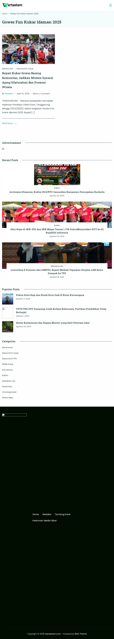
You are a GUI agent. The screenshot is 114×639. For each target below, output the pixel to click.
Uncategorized (9, 392)
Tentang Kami (62, 514)
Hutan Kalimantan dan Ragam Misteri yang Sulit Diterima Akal (53, 322)
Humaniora (7, 369)
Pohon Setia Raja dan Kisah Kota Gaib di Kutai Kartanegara (50, 295)
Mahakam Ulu (57, 266)
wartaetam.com (53, 633)
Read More (7, 123)
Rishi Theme (81, 633)
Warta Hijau (7, 397)
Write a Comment (41, 94)
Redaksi (47, 514)
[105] (28, 63)
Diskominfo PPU (9, 358)
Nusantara (7, 386)
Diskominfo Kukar (25, 68)
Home (35, 514)
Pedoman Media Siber (44, 520)
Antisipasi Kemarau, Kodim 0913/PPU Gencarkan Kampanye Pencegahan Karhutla (57, 191)
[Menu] (110, 5)
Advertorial (7, 68)
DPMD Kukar (7, 364)
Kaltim (57, 188)
